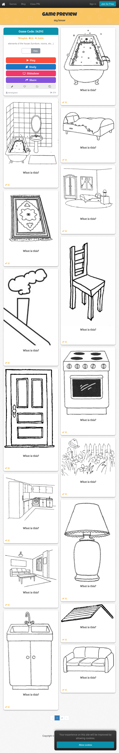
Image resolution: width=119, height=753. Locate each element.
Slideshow (32, 73)
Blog (23, 3)
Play (32, 60)
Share (32, 80)
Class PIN (35, 3)
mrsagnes (13, 92)
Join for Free (107, 3)
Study (32, 67)
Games (13, 3)
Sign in (93, 3)
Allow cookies (85, 744)
